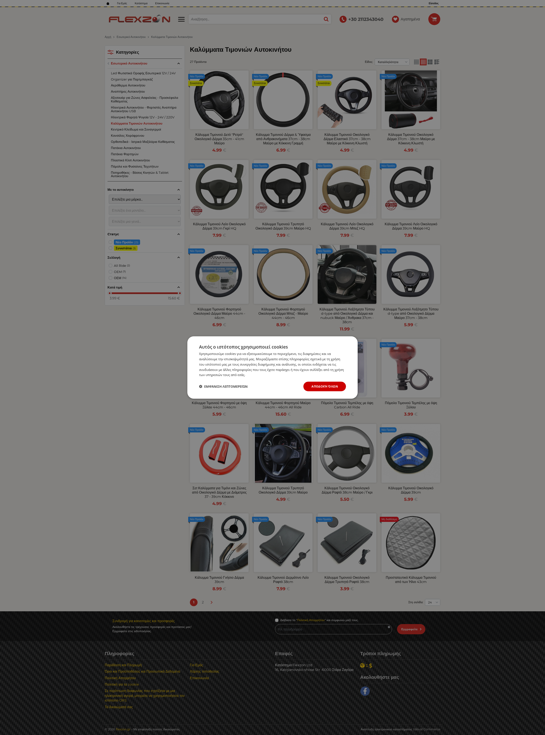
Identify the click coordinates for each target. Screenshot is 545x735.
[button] (223, 386)
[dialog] (272, 367)
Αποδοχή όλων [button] (324, 386)
